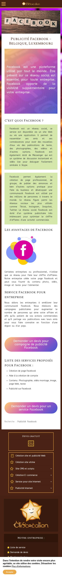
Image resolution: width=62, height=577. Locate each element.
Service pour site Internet (28, 481)
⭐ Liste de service (16, 547)
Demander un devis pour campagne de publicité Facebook (31, 344)
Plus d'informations (21, 566)
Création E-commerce (26, 475)
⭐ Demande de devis (17, 552)
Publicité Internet (24, 488)
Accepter (9, 572)
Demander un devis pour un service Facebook (31, 407)
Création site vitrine (25, 462)
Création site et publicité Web (30, 455)
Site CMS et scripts (24, 468)
